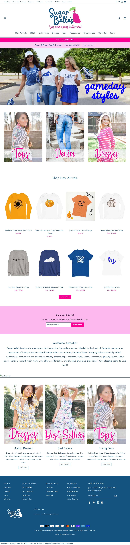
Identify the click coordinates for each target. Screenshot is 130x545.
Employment (26, 495)
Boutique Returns (72, 491)
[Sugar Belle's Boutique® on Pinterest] (94, 502)
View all (65, 297)
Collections (44, 33)
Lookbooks (49, 487)
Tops (64, 33)
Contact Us (49, 2)
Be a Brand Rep (27, 487)
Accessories (75, 33)
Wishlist (57, 2)
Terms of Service (72, 499)
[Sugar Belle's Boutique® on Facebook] (89, 502)
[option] (65, 40)
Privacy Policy (71, 495)
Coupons (31, 2)
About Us (7, 2)
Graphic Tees (89, 33)
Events (6, 495)
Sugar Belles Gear (52, 491)
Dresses (55, 33)
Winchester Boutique (19, 2)
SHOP (32, 33)
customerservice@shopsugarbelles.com (46, 514)
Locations (7, 491)
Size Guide (49, 495)
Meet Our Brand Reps (29, 484)
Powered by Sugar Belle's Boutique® (65, 534)
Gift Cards (39, 2)
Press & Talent (27, 499)
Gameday (102, 33)
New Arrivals (21, 33)
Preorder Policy (72, 484)
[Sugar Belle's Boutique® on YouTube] (102, 502)
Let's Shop (23, 467)
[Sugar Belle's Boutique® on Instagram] (98, 502)
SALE (112, 33)
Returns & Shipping (73, 487)
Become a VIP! (67, 2)
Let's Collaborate (27, 491)
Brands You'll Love (52, 484)
